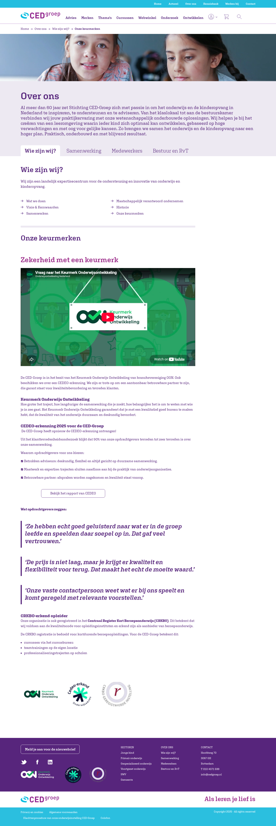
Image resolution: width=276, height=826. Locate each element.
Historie (122, 207)
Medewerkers (127, 151)
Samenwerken (37, 213)
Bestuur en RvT (171, 151)
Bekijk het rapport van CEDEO (73, 493)
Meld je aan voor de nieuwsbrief (50, 749)
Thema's (105, 18)
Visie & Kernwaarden (42, 207)
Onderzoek (169, 18)
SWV (123, 774)
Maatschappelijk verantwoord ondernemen (149, 201)
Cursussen (125, 18)
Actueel (173, 3)
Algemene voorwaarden (63, 812)
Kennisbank (210, 3)
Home (157, 3)
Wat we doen (36, 201)
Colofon (105, 817)
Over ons (190, 3)
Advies (71, 18)
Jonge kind (127, 752)
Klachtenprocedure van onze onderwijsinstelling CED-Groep (59, 817)
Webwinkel (147, 18)
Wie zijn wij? (61, 28)
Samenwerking (83, 151)
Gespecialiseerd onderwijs (136, 763)
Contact (250, 3)
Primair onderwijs (131, 758)
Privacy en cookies (32, 812)
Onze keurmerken (87, 28)
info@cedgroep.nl (211, 774)
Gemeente (127, 779)
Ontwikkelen (193, 18)
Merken (87, 18)
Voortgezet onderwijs (133, 768)
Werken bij (232, 3)
